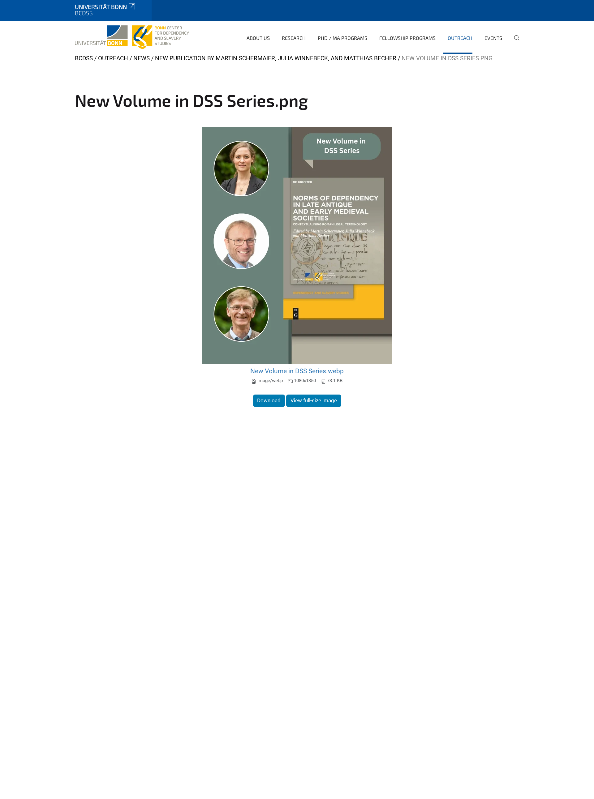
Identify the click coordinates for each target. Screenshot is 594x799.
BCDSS (84, 58)
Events (493, 38)
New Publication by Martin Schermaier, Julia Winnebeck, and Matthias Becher (275, 58)
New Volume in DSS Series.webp (297, 371)
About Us (258, 38)
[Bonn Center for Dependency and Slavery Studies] (132, 37)
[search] (514, 42)
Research (294, 38)
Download (269, 400)
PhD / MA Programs (342, 38)
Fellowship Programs (407, 38)
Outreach (460, 38)
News (141, 58)
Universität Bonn (101, 6)
